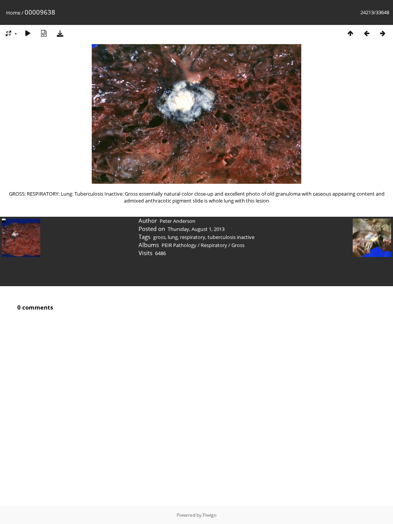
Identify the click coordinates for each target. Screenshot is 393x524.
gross (159, 237)
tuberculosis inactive (231, 237)
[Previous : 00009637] (366, 33)
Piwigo (209, 515)
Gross (237, 245)
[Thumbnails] (350, 33)
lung (173, 237)
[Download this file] (60, 33)
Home (13, 12)
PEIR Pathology (179, 245)
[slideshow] (28, 33)
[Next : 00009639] (383, 33)
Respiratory (214, 245)
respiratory (192, 237)
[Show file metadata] (44, 33)
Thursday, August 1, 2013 (196, 229)
